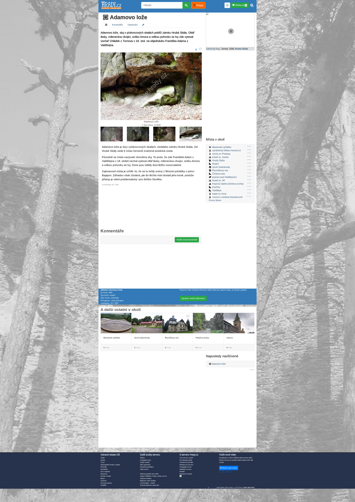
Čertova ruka (218, 174)
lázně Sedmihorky (221, 167)
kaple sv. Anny (219, 194)
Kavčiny (216, 187)
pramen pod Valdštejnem (224, 177)
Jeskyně (103, 480)
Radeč (215, 164)
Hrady (103, 458)
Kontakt (182, 471)
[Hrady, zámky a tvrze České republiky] (111, 5)
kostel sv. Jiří (218, 180)
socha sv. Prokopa (221, 154)
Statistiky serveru (185, 469)
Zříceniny (104, 467)
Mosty (103, 478)
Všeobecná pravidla (186, 462)
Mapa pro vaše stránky (148, 480)
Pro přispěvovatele (186, 460)
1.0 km (137, 347)
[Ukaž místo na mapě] (230, 29)
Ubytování (133, 25)
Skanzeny (104, 474)
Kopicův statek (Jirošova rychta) (228, 184)
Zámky (103, 460)
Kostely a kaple (106, 476)
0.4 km (106, 347)
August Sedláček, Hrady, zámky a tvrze (153, 476)
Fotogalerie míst (145, 460)
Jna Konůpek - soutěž (147, 483)
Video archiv (144, 469)
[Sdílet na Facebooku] (196, 49)
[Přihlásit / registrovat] (227, 5)
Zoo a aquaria (105, 471)
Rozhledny (104, 469)
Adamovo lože (127, 17)
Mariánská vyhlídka (221, 147)
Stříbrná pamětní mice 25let (149, 474)
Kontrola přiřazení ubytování (149, 485)
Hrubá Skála (218, 160)
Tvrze (103, 462)
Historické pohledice (147, 467)
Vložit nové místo (229, 468)
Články (142, 458)
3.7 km (199, 347)
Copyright (212, 487)
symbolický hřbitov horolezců (226, 150)
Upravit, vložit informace (193, 298)
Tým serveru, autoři (186, 458)
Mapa (199, 5)
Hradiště (103, 485)
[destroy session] (229, 471)
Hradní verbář (144, 462)
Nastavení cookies (186, 474)
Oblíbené (240, 5)
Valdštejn (216, 190)
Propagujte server (186, 467)
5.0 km (229, 347)
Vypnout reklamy (145, 478)
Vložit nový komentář (187, 240)
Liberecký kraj (213, 49)
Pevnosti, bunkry (106, 483)
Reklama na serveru (186, 465)
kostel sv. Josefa (220, 157)
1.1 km (168, 347)
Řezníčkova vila (220, 170)
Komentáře (117, 25)
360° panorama (145, 465)
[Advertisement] (151, 206)
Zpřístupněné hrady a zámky (110, 465)
